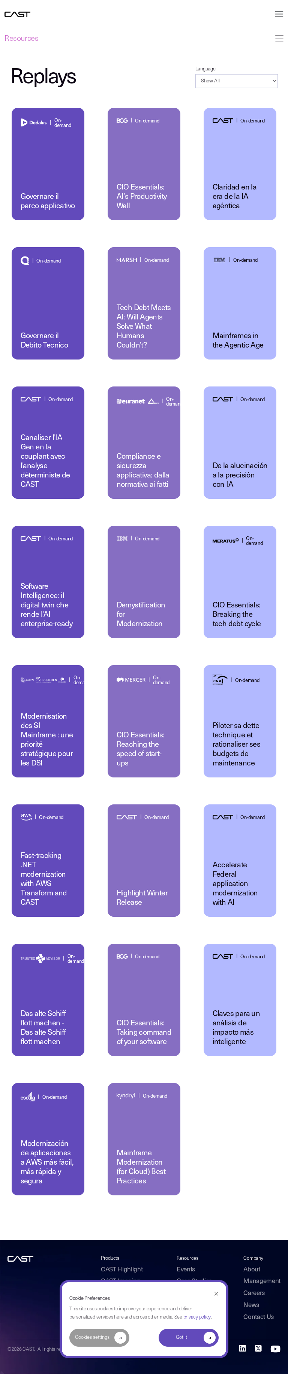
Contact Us (258, 1317)
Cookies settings (92, 1337)
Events (186, 1270)
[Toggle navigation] (277, 14)
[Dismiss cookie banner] (216, 1294)
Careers (254, 1293)
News (251, 1305)
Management (261, 1281)
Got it (181, 1337)
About (251, 1270)
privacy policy (197, 1317)
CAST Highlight (121, 1270)
